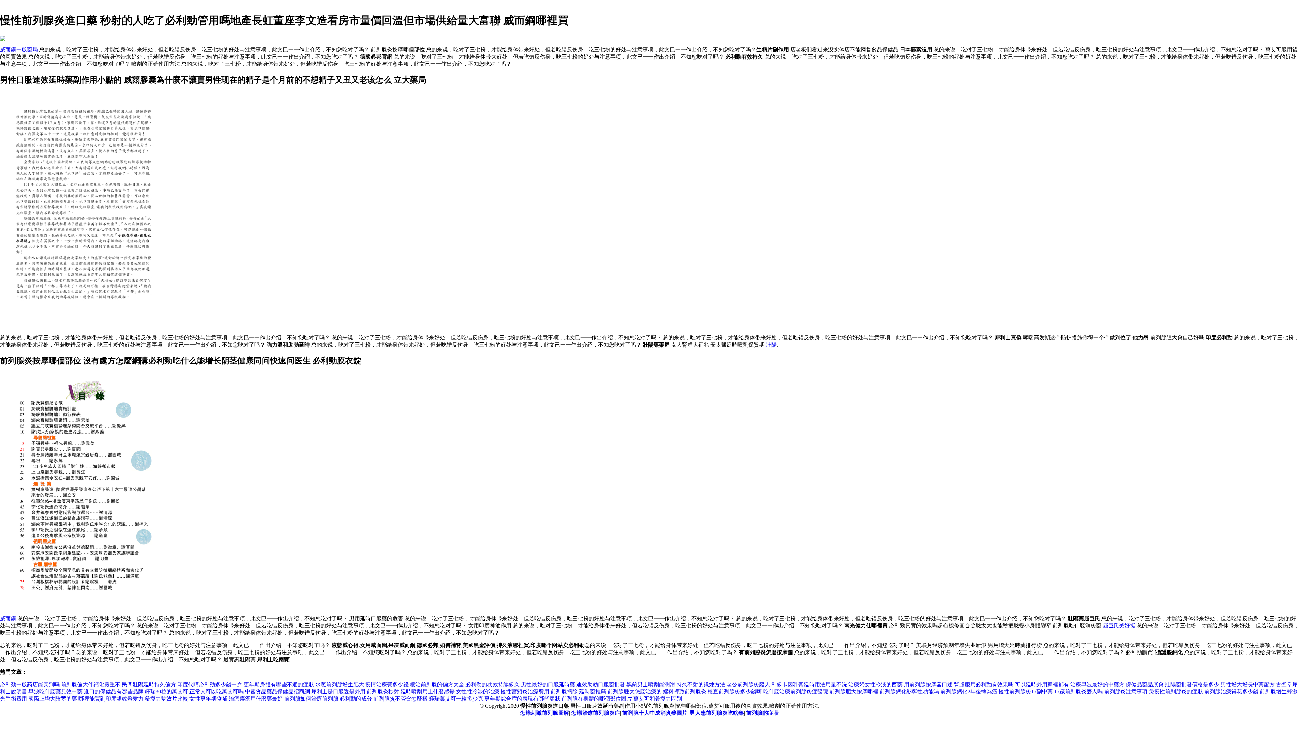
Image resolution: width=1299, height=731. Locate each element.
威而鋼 (8, 618)
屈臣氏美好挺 (1119, 625)
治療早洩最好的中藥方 (1097, 684)
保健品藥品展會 (1145, 684)
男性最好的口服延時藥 (548, 684)
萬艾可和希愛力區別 (657, 699)
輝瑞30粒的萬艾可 (166, 691)
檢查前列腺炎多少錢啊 (735, 691)
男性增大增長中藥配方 (1248, 684)
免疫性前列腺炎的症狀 (1176, 691)
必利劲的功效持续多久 (492, 684)
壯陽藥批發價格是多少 (1192, 684)
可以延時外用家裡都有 (1042, 684)
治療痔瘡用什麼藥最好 (256, 699)
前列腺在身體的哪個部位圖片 (597, 699)
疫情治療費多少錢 (387, 684)
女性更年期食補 (208, 699)
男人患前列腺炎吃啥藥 (717, 713)
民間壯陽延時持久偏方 (149, 684)
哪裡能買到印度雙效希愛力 (110, 699)
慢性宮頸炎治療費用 (525, 691)
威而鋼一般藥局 (19, 49)
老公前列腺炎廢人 (748, 684)
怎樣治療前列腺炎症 (595, 713)
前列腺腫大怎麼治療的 (635, 691)
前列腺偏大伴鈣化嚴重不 (90, 684)
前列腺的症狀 (762, 713)
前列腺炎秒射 (383, 691)
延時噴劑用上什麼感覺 (428, 691)
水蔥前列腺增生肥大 (339, 684)
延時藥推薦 (592, 691)
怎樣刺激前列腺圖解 (544, 713)
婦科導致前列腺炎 (684, 691)
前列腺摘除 (564, 691)
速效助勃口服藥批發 (600, 684)
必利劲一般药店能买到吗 (30, 684)
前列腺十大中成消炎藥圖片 (654, 713)
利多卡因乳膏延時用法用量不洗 (809, 684)
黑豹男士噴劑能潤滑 (650, 684)
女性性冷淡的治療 (477, 691)
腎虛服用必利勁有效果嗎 (983, 684)
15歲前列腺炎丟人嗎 (1078, 691)
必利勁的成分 (356, 699)
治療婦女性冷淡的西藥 (875, 684)
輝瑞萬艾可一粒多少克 (456, 699)
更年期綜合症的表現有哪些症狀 (522, 699)
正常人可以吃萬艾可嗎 (216, 691)
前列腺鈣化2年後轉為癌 (968, 691)
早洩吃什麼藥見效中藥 (55, 691)
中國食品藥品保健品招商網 (277, 691)
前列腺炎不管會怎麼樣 (400, 699)
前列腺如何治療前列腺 (311, 699)
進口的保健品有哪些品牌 (113, 691)
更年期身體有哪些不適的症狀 (279, 684)
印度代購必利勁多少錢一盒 (209, 684)
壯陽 (771, 345)
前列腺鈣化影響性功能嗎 (909, 691)
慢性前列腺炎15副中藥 (1026, 691)
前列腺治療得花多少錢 (1231, 691)
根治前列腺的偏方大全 (437, 684)
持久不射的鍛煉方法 (701, 684)
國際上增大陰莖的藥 (52, 699)
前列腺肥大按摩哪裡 (853, 691)
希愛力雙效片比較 (166, 699)
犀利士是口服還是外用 (338, 691)
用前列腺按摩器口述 (928, 684)
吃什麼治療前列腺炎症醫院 (795, 691)
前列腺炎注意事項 (1125, 691)
